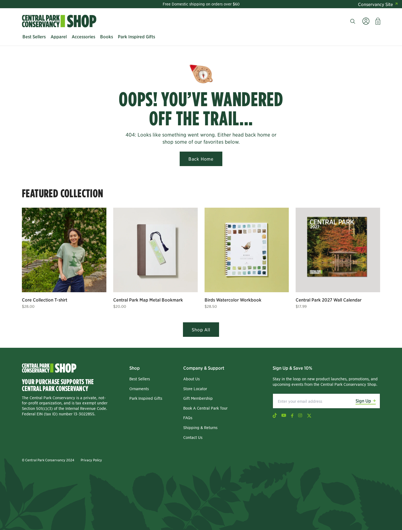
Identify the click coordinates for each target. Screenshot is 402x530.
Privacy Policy (91, 460)
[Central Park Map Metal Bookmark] (155, 250)
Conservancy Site (375, 4)
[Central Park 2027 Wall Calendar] (338, 250)
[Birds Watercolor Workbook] (247, 250)
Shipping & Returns (200, 427)
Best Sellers (139, 378)
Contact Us (192, 437)
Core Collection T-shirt (44, 299)
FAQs (187, 417)
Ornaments (139, 388)
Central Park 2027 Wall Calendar (329, 299)
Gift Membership (198, 398)
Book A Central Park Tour (205, 408)
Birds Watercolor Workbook (233, 299)
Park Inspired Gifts (145, 398)
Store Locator (195, 388)
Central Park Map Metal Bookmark (148, 299)
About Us (191, 378)
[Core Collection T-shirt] (64, 250)
